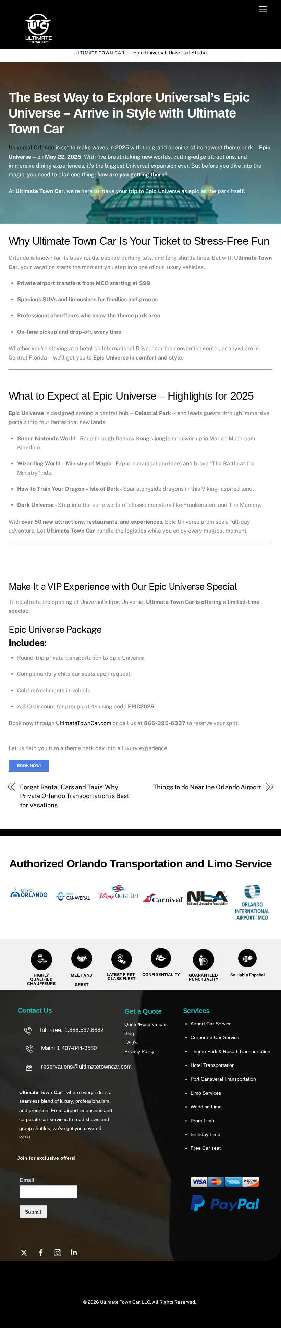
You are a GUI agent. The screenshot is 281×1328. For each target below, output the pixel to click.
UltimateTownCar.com (83, 723)
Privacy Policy (139, 1051)
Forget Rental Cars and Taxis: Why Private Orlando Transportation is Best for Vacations (74, 796)
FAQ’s (130, 1042)
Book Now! (29, 765)
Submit (33, 1212)
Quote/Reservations (146, 1024)
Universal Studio (188, 53)
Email (28, 1180)
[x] (24, 1252)
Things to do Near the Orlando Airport (207, 787)
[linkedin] (74, 1252)
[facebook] (41, 1252)
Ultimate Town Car (99, 53)
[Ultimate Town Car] (38, 40)
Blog (129, 1033)
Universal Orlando (31, 147)
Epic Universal (149, 53)
